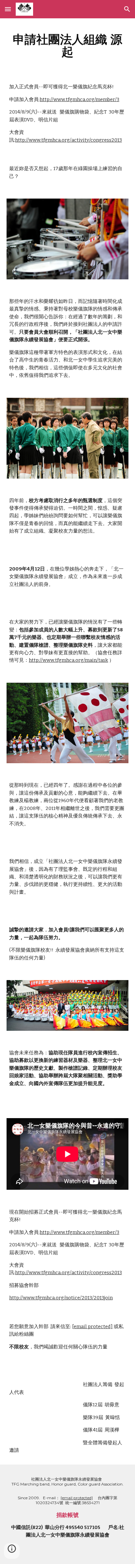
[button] (8, 9)
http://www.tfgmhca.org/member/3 (79, 99)
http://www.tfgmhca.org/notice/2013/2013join (61, 1298)
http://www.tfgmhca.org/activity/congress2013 (68, 140)
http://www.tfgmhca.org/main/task (68, 660)
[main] (67, 45)
